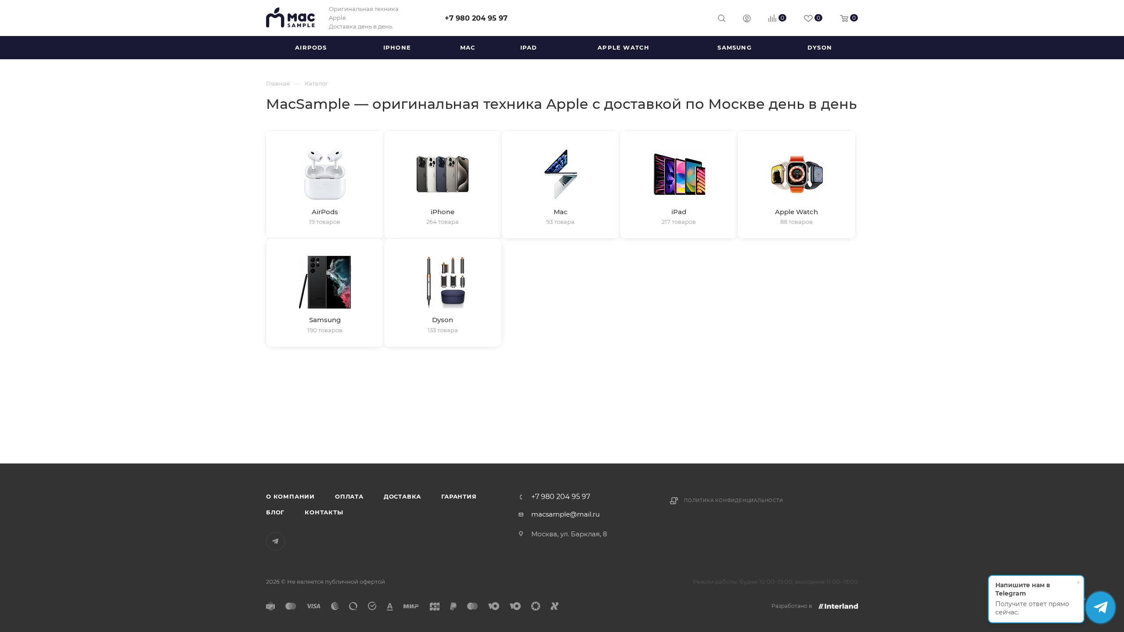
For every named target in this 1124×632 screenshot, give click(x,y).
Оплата (349, 496)
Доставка (402, 496)
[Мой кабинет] (747, 19)
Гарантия (458, 496)
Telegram (275, 541)
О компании (290, 496)
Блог (275, 512)
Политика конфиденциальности (733, 500)
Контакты (324, 512)
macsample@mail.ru (565, 514)
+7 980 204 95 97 (476, 18)
